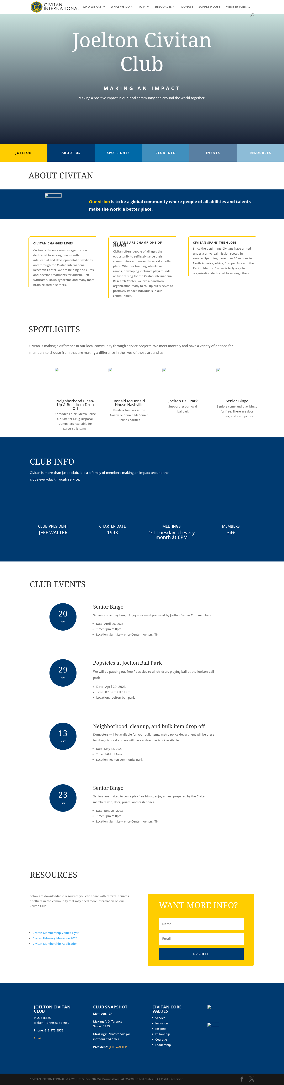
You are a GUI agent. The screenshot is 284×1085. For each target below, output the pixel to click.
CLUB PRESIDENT (53, 526)
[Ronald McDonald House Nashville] (129, 371)
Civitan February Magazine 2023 (55, 938)
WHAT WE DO (120, 7)
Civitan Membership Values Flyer (56, 933)
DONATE (187, 7)
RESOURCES (163, 7)
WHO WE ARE (92, 7)
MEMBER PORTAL (238, 7)
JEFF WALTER (53, 532)
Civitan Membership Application (55, 944)
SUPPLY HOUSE (209, 7)
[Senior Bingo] (237, 371)
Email (38, 1038)
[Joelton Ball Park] (183, 371)
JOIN (142, 7)
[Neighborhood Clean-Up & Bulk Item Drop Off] (75, 371)
